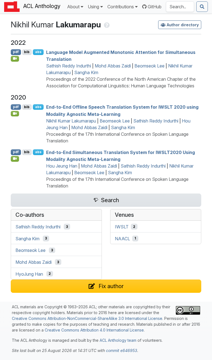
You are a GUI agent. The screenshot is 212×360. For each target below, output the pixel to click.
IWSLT (122, 226)
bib (27, 52)
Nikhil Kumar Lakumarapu (71, 121)
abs (38, 52)
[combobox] (180, 6)
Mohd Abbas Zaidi (113, 66)
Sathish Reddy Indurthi (68, 66)
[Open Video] (15, 58)
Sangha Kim (86, 72)
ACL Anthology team (118, 340)
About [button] (73, 6)
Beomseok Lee (149, 66)
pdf (16, 52)
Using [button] (93, 6)
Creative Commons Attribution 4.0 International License (94, 330)
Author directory (183, 24)
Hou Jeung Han (61, 166)
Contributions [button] (120, 6)
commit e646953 (121, 350)
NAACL (122, 238)
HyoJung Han (29, 273)
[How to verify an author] (106, 24)
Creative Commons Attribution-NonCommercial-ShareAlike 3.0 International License (87, 318)
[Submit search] (202, 6)
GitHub (154, 6)
